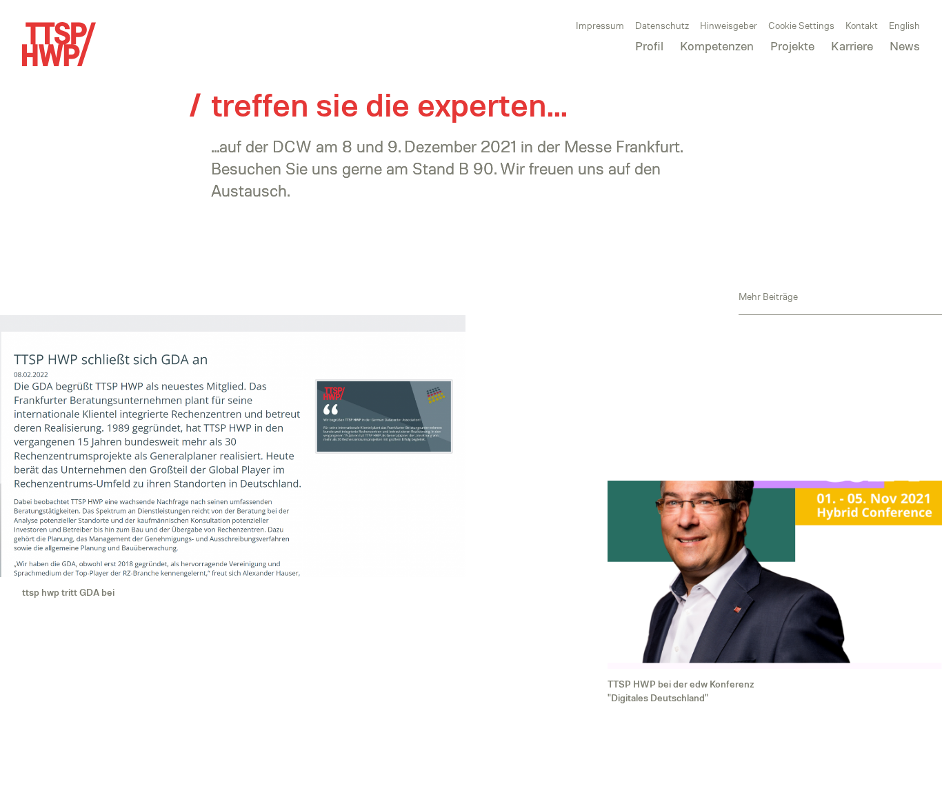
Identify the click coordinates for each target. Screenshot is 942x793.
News (905, 45)
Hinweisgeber (728, 25)
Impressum (600, 25)
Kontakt (861, 25)
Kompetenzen (717, 45)
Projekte (792, 45)
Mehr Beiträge (768, 296)
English (904, 25)
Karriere (852, 45)
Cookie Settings (801, 25)
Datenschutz (662, 25)
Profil (649, 45)
